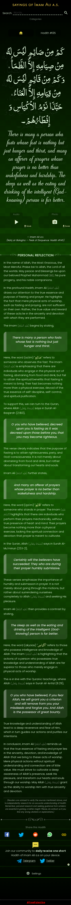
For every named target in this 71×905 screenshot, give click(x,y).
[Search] (66, 13)
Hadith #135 (48, 33)
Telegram (29, 861)
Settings (33, 873)
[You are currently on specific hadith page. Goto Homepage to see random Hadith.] (21, 33)
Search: (7, 13)
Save (28, 226)
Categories (36, 19)
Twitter (50, 861)
